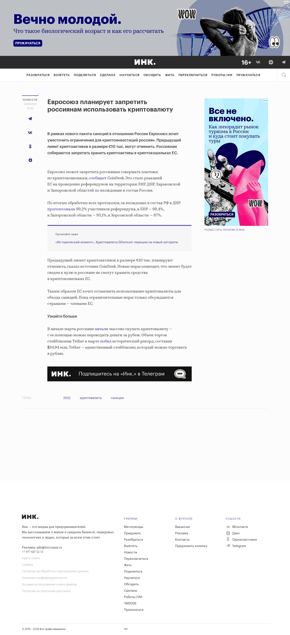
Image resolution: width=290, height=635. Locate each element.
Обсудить (152, 75)
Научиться (129, 75)
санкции (117, 398)
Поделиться (85, 75)
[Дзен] (271, 62)
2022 (66, 398)
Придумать (132, 533)
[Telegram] (283, 62)
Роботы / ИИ (221, 75)
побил (105, 341)
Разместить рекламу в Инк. (224, 230)
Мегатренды (133, 527)
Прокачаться (248, 75)
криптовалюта (90, 398)
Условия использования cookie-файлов (49, 584)
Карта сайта (31, 558)
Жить (170, 75)
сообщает (98, 178)
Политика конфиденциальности (44, 578)
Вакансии (182, 527)
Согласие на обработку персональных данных (55, 571)
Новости (130, 552)
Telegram (238, 546)
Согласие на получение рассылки (46, 591)
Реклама (181, 533)
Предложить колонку (191, 546)
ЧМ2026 (130, 603)
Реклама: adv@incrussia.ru (42, 547)
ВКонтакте (239, 527)
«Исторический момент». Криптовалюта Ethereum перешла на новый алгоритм (116, 242)
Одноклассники (244, 539)
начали (101, 329)
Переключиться (193, 75)
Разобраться (38, 75)
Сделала (107, 75)
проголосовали (61, 209)
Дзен (235, 533)
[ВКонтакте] (258, 62)
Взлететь (62, 75)
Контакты (182, 539)
